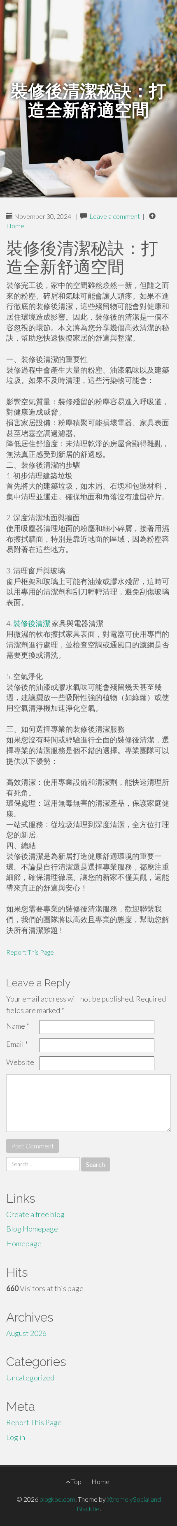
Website (20, 1062)
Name (17, 1025)
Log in (15, 1437)
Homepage (24, 1243)
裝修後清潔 (31, 623)
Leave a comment (114, 216)
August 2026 (26, 1333)
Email (17, 1043)
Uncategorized (30, 1377)
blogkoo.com (57, 1499)
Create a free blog (35, 1214)
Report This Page (30, 952)
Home (15, 226)
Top (76, 1481)
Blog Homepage (32, 1228)
